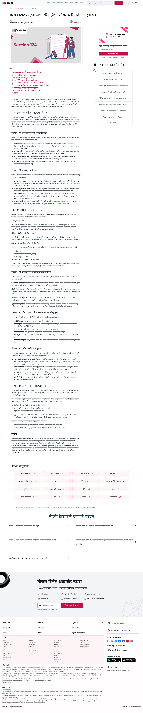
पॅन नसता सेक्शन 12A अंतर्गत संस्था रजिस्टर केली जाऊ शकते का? (94, 526)
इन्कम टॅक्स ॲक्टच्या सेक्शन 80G (63, 201)
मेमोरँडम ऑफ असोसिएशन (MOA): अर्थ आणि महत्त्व (113, 98)
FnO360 (56, 644)
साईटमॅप (4, 649)
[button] (136, 3)
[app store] (129, 660)
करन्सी (114, 489)
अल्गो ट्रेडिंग (113, 497)
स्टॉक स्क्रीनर (32, 649)
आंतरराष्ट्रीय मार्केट (55, 489)
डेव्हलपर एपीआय (57, 660)
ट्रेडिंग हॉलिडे (85, 481)
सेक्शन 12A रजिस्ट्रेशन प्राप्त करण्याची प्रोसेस (29, 83)
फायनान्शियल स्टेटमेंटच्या (47, 329)
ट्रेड (54, 3)
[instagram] (112, 641)
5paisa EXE (57, 651)
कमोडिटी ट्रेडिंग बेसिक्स (26, 481)
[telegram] (108, 641)
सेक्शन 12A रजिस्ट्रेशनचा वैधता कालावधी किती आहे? (24, 526)
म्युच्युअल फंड (114, 473)
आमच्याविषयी (5, 640)
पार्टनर (81, 3)
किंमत (66, 3)
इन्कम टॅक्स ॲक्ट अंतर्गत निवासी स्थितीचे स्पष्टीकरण (113, 105)
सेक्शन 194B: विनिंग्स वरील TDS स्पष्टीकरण (113, 111)
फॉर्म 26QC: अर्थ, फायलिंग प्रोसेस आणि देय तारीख (113, 86)
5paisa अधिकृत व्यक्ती (85, 644)
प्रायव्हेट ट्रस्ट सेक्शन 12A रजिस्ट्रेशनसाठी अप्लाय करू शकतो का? (28, 558)
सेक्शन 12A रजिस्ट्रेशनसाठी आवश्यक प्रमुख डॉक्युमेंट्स (31, 85)
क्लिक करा (92, 507)
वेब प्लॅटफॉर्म (56, 642)
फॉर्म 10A (54, 224)
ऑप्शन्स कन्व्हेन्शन (7, 653)
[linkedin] (123, 641)
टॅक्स (27, 9)
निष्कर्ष (16, 93)
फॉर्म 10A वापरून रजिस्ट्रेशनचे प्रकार (26, 80)
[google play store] (114, 660)
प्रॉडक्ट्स (59, 3)
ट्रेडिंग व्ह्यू (56, 657)
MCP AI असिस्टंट (58, 653)
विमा (55, 497)
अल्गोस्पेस (56, 655)
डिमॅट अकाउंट (55, 473)
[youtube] (127, 641)
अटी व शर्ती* (116, 57)
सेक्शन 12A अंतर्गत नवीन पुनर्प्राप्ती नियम (27, 90)
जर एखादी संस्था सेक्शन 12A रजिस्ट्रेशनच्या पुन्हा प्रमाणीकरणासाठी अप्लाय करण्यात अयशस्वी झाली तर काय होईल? (104, 542)
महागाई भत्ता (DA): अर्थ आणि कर (113, 79)
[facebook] (119, 641)
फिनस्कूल (5, 651)
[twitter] (115, 641)
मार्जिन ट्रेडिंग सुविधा (33, 651)
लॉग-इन (127, 3)
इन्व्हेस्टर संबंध (6, 642)
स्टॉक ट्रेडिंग (31, 640)
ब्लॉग (4, 655)
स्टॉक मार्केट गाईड (19, 9)
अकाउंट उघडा (119, 3)
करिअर (4, 646)
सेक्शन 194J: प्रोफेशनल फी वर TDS (113, 117)
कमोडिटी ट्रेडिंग (32, 644)
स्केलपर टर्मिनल (57, 640)
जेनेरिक (26, 489)
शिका (76, 3)
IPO (55, 481)
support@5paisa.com (120, 623)
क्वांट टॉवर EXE (57, 662)
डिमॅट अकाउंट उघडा (113, 54)
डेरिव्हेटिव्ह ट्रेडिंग (32, 642)
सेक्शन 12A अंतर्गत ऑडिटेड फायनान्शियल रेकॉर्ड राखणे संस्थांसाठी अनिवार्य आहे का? (32, 540)
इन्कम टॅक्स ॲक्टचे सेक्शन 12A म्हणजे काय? (28, 72)
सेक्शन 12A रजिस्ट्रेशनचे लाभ (24, 77)
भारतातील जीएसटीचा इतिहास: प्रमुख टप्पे (113, 92)
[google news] (131, 641)
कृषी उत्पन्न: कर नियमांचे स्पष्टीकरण (113, 73)
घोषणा (4, 660)
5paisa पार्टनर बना (84, 642)
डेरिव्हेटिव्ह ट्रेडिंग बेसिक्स (113, 481)
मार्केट (71, 3)
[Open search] (88, 3)
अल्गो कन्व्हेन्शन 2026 (7, 644)
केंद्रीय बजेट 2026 (7, 657)
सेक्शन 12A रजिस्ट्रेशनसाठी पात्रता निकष (27, 75)
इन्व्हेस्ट (48, 3)
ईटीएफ (84, 497)
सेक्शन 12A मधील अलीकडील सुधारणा (26, 88)
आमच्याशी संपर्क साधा (6, 682)
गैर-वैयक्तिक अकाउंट (84, 646)
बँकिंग (84, 489)
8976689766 (126, 630)
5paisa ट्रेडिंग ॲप (58, 649)
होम (11, 9)
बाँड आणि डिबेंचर (26, 497)
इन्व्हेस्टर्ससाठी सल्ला (7, 689)
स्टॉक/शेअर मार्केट (26, 473)
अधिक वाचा (113, 122)
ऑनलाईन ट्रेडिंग (84, 473)
